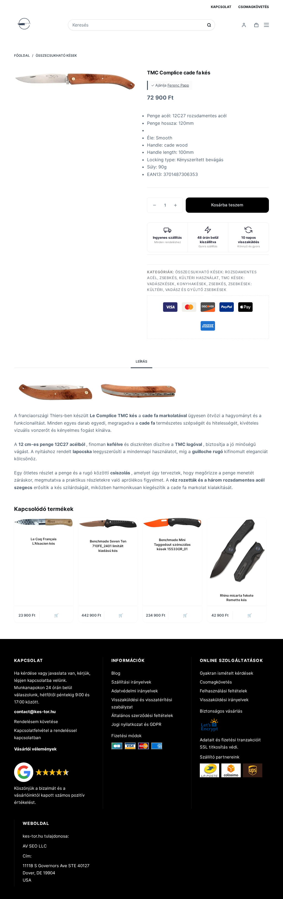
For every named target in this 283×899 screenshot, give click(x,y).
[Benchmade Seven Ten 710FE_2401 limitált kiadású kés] (107, 524)
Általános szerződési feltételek (142, 715)
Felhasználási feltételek (223, 690)
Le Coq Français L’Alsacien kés (44, 541)
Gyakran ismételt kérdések (226, 673)
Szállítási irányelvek (131, 682)
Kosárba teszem (227, 204)
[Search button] (209, 25)
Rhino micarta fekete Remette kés (236, 597)
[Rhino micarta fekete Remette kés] (236, 551)
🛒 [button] (56, 615)
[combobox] (138, 25)
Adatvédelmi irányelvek (134, 690)
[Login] (244, 25)
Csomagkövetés (253, 7)
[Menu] (266, 24)
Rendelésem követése (36, 721)
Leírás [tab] (141, 361)
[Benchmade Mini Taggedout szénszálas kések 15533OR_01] (172, 523)
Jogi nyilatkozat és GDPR (136, 724)
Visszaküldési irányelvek (224, 699)
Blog (115, 673)
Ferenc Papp (178, 85)
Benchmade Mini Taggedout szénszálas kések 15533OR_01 (172, 544)
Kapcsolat (221, 7)
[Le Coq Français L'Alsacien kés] (43, 523)
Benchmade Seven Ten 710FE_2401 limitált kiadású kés (108, 546)
